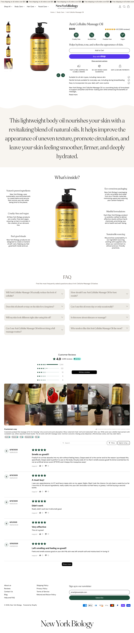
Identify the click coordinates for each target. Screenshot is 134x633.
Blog (6, 595)
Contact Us (8, 591)
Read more (73, 95)
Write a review (84, 372)
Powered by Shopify (30, 605)
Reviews (7, 588)
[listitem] (14, 394)
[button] (124, 6)
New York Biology (16, 605)
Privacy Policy (42, 588)
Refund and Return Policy (46, 595)
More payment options (99, 61)
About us (7, 585)
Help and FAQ (9, 598)
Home (52, 12)
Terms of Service (43, 591)
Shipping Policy (42, 585)
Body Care (60, 12)
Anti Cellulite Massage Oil (75, 12)
